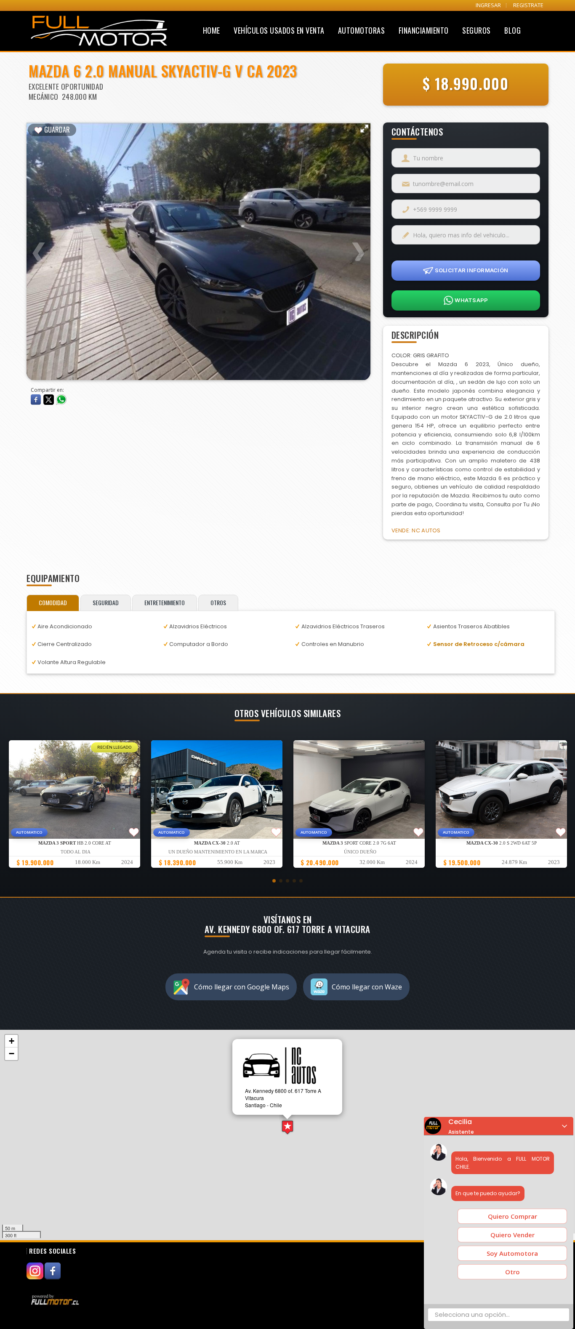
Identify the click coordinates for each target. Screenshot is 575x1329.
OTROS (218, 602)
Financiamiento (424, 30)
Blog (512, 30)
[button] (274, 880)
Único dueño (360, 851)
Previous (39, 246)
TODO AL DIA (76, 851)
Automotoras (361, 30)
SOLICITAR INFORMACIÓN (470, 270)
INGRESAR (488, 5)
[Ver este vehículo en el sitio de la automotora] (56, 1299)
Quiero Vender (512, 1235)
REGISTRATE (528, 5)
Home (211, 30)
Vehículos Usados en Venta (279, 30)
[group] (74, 804)
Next (357, 246)
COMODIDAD (53, 602)
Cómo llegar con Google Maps (241, 986)
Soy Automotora (512, 1253)
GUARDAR (56, 130)
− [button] (11, 1053)
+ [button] (11, 1041)
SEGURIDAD (106, 602)
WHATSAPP (470, 300)
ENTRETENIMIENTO (164, 602)
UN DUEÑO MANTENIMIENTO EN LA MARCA (217, 851)
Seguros (476, 30)
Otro (512, 1272)
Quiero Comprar (512, 1216)
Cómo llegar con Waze (367, 986)
